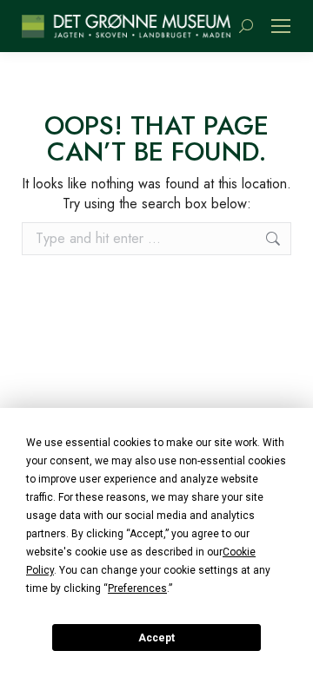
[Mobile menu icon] (280, 26)
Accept (156, 638)
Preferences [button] (137, 588)
